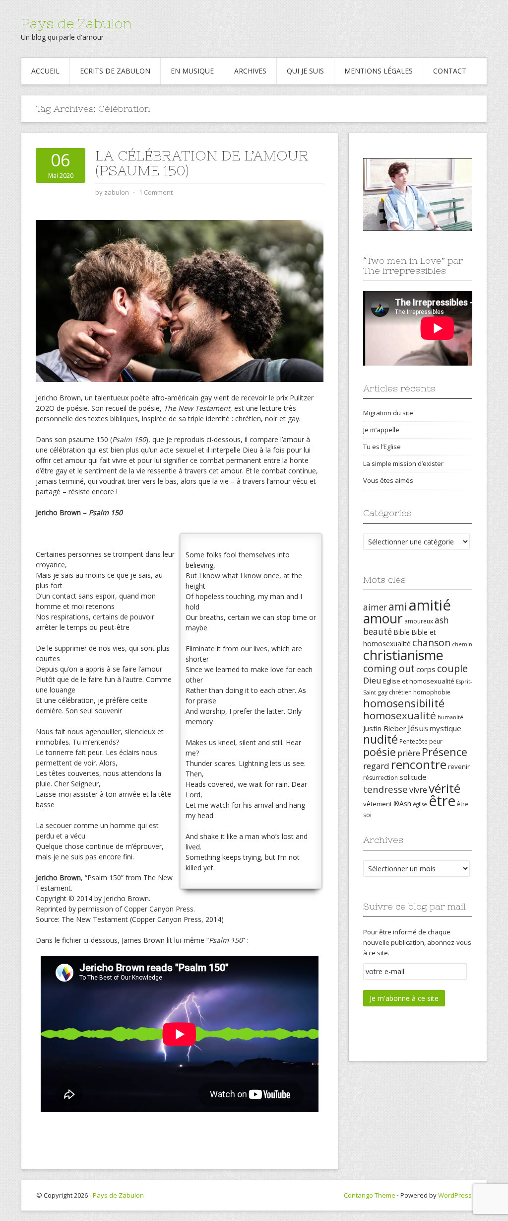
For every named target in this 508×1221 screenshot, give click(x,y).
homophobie (431, 692)
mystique (445, 728)
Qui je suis (305, 71)
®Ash (402, 803)
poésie (379, 752)
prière (408, 753)
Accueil (45, 71)
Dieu (372, 680)
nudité (380, 739)
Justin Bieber (384, 728)
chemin (462, 644)
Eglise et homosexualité (418, 681)
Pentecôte (413, 741)
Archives (250, 71)
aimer (375, 607)
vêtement (377, 803)
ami (397, 606)
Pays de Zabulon (76, 23)
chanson (431, 642)
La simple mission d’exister (403, 463)
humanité (450, 717)
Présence (444, 752)
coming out (389, 668)
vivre (418, 789)
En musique (192, 71)
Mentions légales (378, 71)
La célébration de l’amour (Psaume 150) (202, 163)
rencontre (418, 764)
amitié (430, 605)
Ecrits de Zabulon (115, 71)
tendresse (385, 789)
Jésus (418, 728)
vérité (444, 788)
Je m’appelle (381, 429)
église (420, 804)
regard (376, 765)
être (442, 800)
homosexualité (399, 715)
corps (426, 669)
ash (442, 620)
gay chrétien (395, 692)
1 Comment (156, 192)
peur (436, 741)
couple (452, 668)
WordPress (455, 1195)
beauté (377, 631)
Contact (449, 71)
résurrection (380, 777)
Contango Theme (369, 1195)
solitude (413, 777)
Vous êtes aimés (388, 480)
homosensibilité (403, 703)
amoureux (418, 621)
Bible (401, 632)
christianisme (403, 655)
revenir (459, 766)
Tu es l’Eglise (382, 446)
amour (383, 618)
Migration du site (388, 412)
